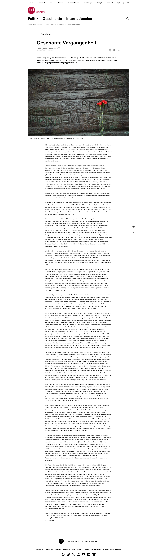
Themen (30, 24)
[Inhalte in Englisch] (128, 3)
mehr (110, 3)
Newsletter (66, 549)
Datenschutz (49, 549)
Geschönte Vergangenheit (74, 24)
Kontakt (79, 549)
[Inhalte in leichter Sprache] (119, 3)
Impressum (39, 549)
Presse (87, 549)
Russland (53, 24)
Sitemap (57, 549)
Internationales (38, 24)
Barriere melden (96, 549)
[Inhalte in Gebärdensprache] (123, 3)
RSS (73, 549)
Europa (47, 24)
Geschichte (61, 24)
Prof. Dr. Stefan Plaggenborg (48, 48)
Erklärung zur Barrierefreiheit (112, 549)
